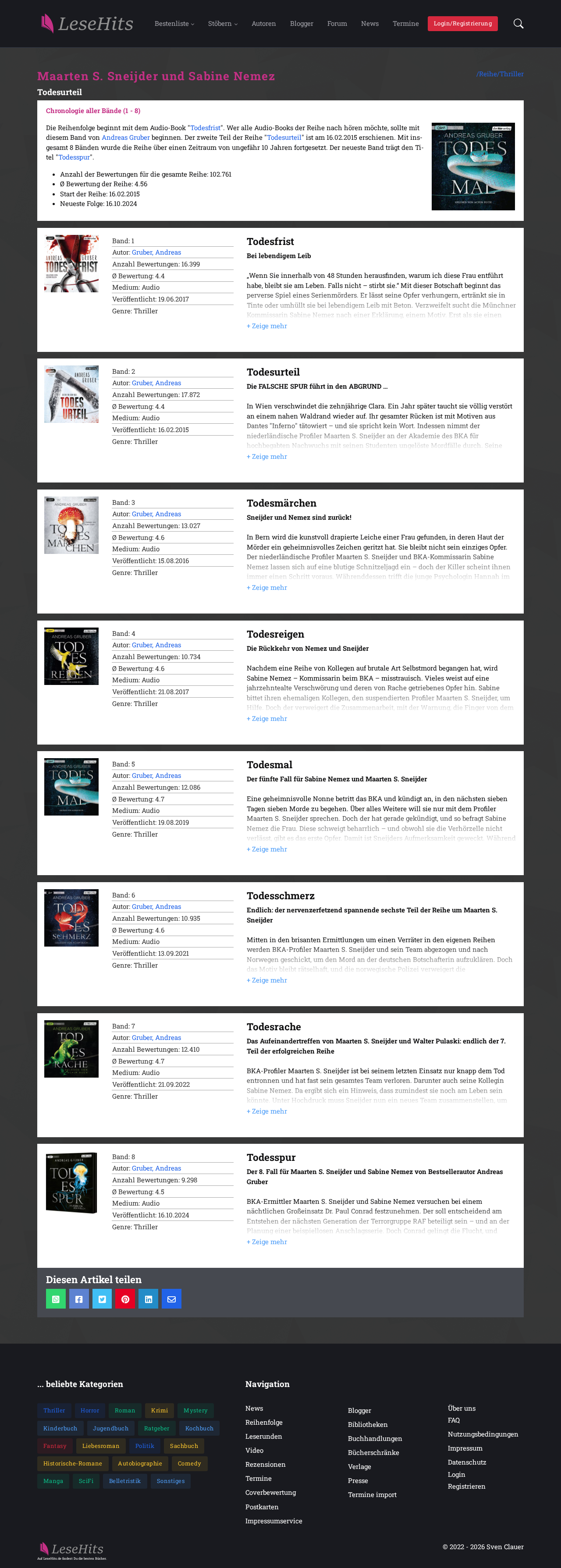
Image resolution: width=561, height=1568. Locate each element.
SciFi (86, 1481)
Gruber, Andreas (156, 252)
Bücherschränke (373, 1452)
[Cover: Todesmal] (71, 787)
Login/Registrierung (463, 23)
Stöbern (220, 23)
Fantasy (55, 1446)
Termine (406, 23)
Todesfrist (205, 127)
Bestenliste (172, 23)
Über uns (462, 1408)
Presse (358, 1480)
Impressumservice (273, 1520)
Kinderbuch (60, 1428)
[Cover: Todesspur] (71, 1183)
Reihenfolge (264, 1422)
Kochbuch (199, 1428)
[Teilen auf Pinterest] (125, 1299)
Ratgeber (157, 1428)
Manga (53, 1481)
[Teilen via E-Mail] (171, 1299)
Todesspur (74, 157)
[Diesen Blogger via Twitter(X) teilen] (102, 1299)
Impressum (465, 1448)
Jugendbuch (110, 1428)
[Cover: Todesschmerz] (71, 918)
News (370, 23)
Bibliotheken (368, 1424)
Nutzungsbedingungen (483, 1434)
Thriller (512, 73)
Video (254, 1450)
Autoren (264, 23)
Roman (125, 1410)
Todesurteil (284, 137)
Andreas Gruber (126, 137)
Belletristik (125, 1481)
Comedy (190, 1463)
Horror (90, 1410)
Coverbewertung (270, 1492)
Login (456, 1474)
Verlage (359, 1466)
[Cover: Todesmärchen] (71, 525)
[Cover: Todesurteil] (71, 394)
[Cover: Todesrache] (71, 1049)
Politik (145, 1446)
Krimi (159, 1410)
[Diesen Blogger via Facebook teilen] (79, 1299)
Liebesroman (101, 1446)
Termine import (372, 1494)
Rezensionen (265, 1464)
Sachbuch (184, 1446)
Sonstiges (171, 1481)
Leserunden (263, 1436)
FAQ (454, 1419)
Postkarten (262, 1506)
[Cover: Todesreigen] (71, 656)
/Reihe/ (488, 73)
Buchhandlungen (375, 1438)
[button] (516, 23)
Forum (337, 23)
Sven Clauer (505, 1546)
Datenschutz (467, 1462)
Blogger (301, 23)
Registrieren (467, 1486)
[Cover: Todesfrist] (71, 263)
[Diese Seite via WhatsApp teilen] (56, 1299)
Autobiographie (140, 1463)
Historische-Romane (73, 1463)
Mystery (196, 1410)
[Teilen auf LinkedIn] (148, 1299)
